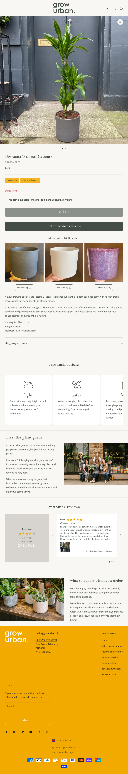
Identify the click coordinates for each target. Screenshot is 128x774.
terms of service (110, 657)
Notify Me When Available (64, 226)
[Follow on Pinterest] (22, 732)
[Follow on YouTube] (30, 732)
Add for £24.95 (24, 287)
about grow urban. (111, 668)
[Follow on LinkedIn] (47, 732)
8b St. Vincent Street (46, 640)
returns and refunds (112, 651)
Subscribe (27, 720)
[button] (53, 535)
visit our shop (109, 674)
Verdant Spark (68, 752)
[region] (87, 535)
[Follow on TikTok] (39, 732)
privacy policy (109, 663)
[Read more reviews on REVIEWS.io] (26, 546)
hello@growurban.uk (47, 633)
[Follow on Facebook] (6, 732)
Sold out (64, 212)
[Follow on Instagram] (14, 732)
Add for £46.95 (104, 287)
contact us (107, 640)
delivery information (112, 646)
